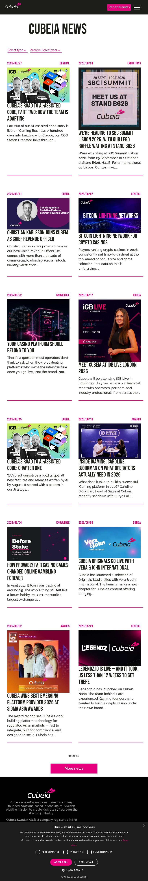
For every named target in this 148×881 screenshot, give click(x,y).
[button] (74, 870)
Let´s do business (119, 7)
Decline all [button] (86, 862)
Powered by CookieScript (74, 876)
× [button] (144, 825)
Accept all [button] (61, 862)
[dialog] (74, 851)
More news (74, 768)
